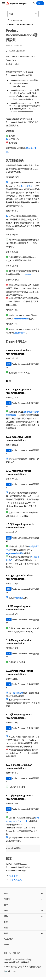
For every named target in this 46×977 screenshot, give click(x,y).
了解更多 (27, 274)
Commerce (17, 20)
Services (14, 56)
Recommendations (26, 56)
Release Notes (11, 60)
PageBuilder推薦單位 (15, 553)
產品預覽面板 (26, 186)
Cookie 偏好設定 (11, 966)
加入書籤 (12, 51)
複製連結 (22, 51)
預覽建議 (19, 597)
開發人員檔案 (15, 879)
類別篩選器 (18, 693)
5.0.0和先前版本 (14, 848)
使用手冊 (13, 875)
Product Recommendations (21, 24)
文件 (8, 20)
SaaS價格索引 (20, 332)
